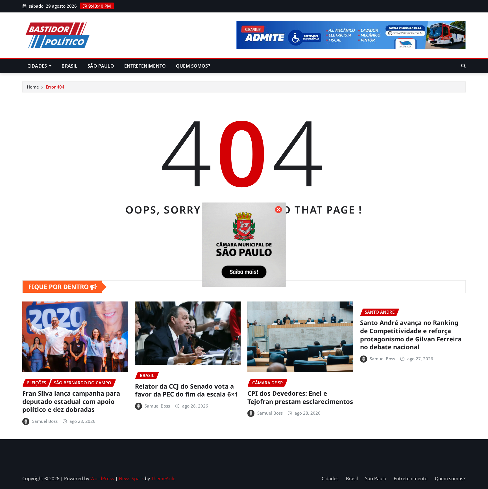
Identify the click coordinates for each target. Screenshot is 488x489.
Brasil (69, 66)
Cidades (37, 66)
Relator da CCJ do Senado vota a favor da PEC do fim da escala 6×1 (186, 390)
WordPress (102, 478)
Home (33, 87)
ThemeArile (163, 478)
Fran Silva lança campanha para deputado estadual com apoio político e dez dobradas (71, 401)
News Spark (131, 478)
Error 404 (55, 87)
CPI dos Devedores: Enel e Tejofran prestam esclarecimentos (300, 397)
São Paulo (101, 66)
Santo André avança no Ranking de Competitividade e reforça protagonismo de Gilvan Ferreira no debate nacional (410, 334)
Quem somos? (193, 66)
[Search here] (463, 66)
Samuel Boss (45, 421)
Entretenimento (145, 66)
